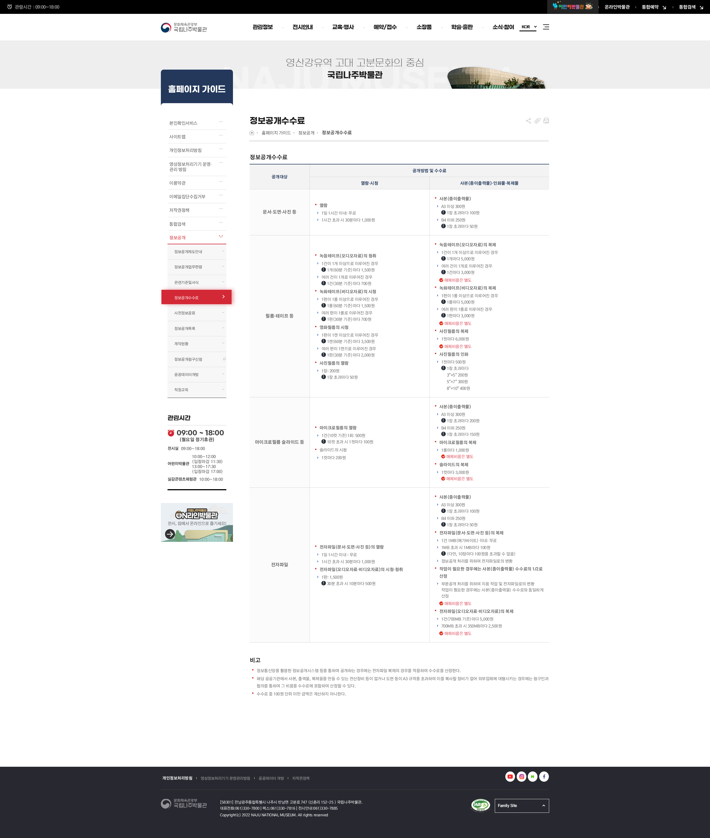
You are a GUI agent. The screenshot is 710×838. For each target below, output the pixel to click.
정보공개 (306, 132)
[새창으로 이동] (573, 7)
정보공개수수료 (337, 132)
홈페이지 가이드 (276, 132)
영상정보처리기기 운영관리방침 (225, 778)
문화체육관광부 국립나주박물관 (186, 28)
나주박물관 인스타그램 (521, 776)
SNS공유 (528, 120)
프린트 (546, 120)
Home (252, 132)
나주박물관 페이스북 (544, 776)
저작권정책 (301, 778)
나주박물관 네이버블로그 (533, 776)
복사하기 (538, 120)
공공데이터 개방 (271, 778)
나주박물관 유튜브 (510, 776)
